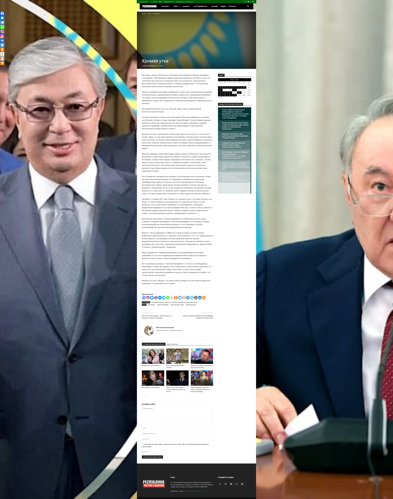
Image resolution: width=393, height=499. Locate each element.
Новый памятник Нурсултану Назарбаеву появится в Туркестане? (198, 317)
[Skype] (192, 297)
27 (234, 95)
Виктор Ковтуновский (150, 66)
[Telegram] (248, 2)
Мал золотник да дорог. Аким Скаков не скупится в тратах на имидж (157, 317)
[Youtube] (253, 2)
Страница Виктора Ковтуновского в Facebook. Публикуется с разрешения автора (174, 302)
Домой (144, 14)
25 (225, 95)
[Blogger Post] (196, 297)
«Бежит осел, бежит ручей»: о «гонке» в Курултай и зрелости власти (175, 389)
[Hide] (1, 67)
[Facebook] (244, 2)
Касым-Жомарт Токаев (177, 304)
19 (230, 92)
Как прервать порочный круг (151, 387)
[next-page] (146, 395)
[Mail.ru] (188, 297)
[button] (248, 6)
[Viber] (156, 297)
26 (230, 95)
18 (225, 92)
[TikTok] (251, 2)
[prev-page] (143, 395)
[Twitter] (180, 297)
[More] (204, 297)
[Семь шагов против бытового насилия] (177, 356)
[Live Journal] (172, 297)
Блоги (149, 14)
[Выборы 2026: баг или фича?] (153, 356)
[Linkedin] (200, 297)
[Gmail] (184, 297)
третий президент (191, 304)
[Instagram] (246, 2)
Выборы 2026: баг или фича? (150, 365)
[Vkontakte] (160, 297)
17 (220, 92)
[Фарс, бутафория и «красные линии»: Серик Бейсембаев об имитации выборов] (202, 378)
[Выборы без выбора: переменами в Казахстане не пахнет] (202, 356)
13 (234, 90)
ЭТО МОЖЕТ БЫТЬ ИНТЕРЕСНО (153, 344)
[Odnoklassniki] (176, 297)
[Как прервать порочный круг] (153, 378)
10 (220, 90)
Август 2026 (234, 80)
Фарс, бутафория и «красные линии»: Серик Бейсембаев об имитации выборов (200, 389)
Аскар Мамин (151, 304)
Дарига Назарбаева (163, 304)
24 (220, 95)
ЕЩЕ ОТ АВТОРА (172, 344)
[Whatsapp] (168, 297)
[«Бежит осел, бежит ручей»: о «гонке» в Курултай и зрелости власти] (177, 378)
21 (239, 92)
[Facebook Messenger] (152, 297)
